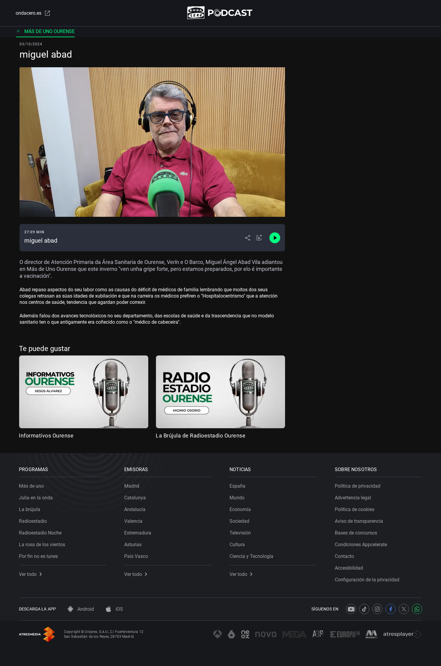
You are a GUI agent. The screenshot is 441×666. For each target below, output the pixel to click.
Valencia (133, 521)
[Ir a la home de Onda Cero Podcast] (220, 13)
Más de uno (31, 486)
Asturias (133, 544)
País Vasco (136, 556)
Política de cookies (354, 509)
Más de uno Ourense (49, 31)
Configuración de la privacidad (367, 580)
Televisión (240, 533)
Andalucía (135, 509)
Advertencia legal (353, 498)
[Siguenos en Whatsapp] (417, 609)
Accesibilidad (349, 568)
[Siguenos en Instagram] (377, 609)
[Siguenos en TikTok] (364, 609)
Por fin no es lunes (38, 556)
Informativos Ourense (46, 435)
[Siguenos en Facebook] (391, 609)
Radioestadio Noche (40, 533)
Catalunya (135, 498)
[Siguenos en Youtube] (351, 609)
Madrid (131, 486)
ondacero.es (28, 13)
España (237, 486)
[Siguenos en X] (404, 609)
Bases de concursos (356, 533)
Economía (240, 509)
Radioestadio (33, 521)
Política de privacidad (357, 486)
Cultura (237, 544)
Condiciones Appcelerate (361, 544)
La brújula (29, 509)
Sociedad (239, 521)
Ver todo (28, 574)
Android (85, 609)
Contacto (344, 556)
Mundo (237, 498)
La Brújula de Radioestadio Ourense (200, 435)
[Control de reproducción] (274, 237)
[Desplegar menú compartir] (248, 238)
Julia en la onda (36, 498)
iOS (118, 609)
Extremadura (137, 533)
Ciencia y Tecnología (251, 556)
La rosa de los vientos (42, 544)
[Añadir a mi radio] (259, 238)
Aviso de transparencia (359, 521)
